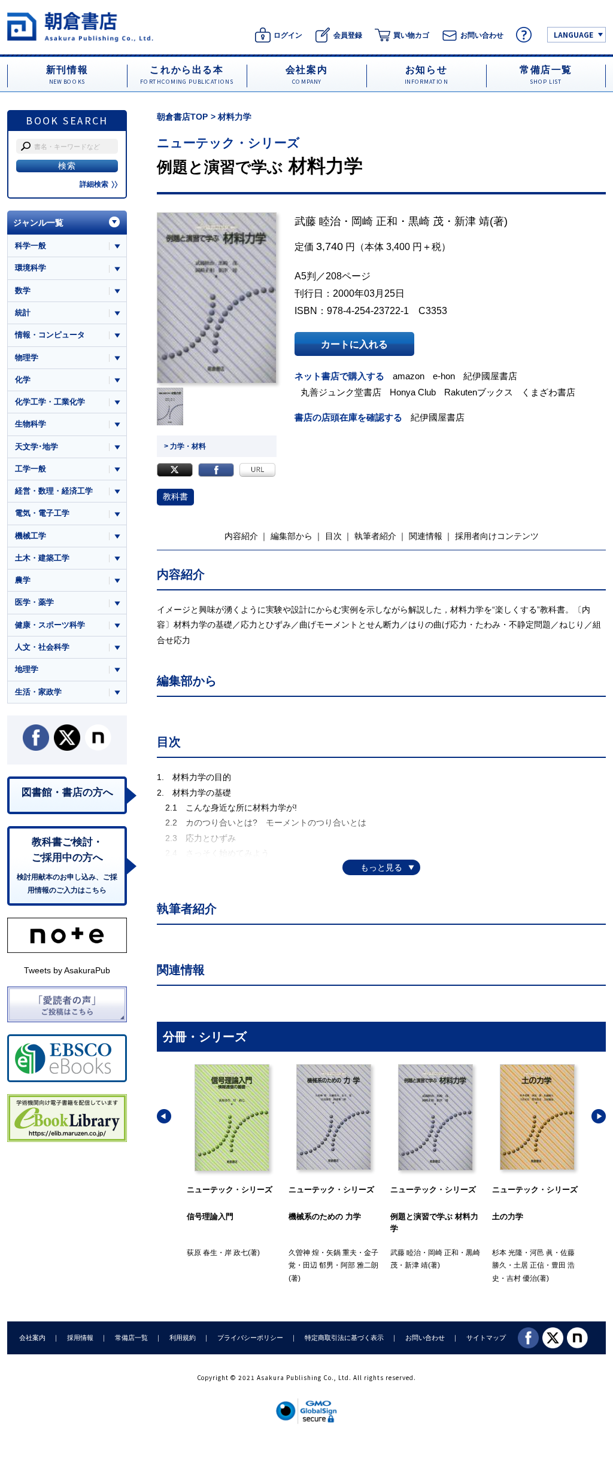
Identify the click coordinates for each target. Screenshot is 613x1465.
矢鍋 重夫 (239, 1252)
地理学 (26, 669)
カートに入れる (354, 344)
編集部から (291, 536)
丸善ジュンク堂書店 (341, 392)
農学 (23, 579)
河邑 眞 (439, 1252)
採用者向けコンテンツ (497, 536)
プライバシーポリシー (250, 1337)
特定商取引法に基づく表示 (344, 1337)
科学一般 (30, 245)
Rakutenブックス (478, 392)
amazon (408, 376)
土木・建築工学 (42, 557)
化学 (23, 379)
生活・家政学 (38, 691)
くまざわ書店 (548, 392)
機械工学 (30, 535)
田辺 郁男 (216, 1265)
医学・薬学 (34, 602)
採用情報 (80, 1337)
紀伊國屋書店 (490, 376)
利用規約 (182, 1337)
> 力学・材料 (185, 446)
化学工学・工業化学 (50, 401)
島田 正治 (507, 1252)
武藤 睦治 (318, 221)
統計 (23, 312)
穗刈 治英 (545, 1252)
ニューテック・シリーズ (228, 143)
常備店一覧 (131, 1337)
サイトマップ (486, 1337)
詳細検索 (94, 184)
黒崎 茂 (426, 221)
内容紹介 (241, 536)
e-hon (444, 376)
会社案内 (32, 1337)
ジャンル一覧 (38, 222)
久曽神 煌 (202, 1252)
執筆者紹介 (375, 536)
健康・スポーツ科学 (50, 624)
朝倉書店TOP (182, 116)
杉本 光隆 (405, 1252)
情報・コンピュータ (50, 334)
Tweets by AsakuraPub (67, 970)
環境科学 (30, 267)
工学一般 (30, 468)
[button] (164, 1116)
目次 (333, 536)
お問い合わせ (425, 1337)
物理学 (26, 357)
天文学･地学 (36, 446)
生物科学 (30, 423)
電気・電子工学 (42, 512)
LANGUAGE (573, 34)
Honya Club (413, 392)
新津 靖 (472, 221)
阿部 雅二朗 (258, 1265)
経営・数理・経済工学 (54, 490)
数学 (23, 290)
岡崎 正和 (374, 221)
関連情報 (425, 536)
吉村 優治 (420, 1278)
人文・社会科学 (42, 646)
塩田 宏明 (521, 1265)
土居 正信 (427, 1265)
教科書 (175, 496)
